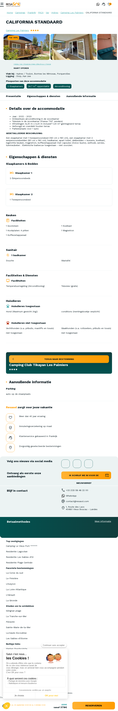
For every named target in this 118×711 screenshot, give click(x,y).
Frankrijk (32, 12)
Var (47, 12)
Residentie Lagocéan (17, 551)
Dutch (115, 4)
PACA (40, 12)
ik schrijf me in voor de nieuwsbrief (84, 476)
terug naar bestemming (59, 359)
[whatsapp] (97, 4)
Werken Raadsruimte (16, 648)
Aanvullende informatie (81, 96)
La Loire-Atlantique (16, 589)
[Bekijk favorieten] (109, 4)
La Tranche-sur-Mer (16, 616)
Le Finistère (12, 578)
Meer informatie (103, 521)
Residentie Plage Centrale (19, 562)
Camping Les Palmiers (72, 12)
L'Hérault (10, 595)
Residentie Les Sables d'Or (20, 557)
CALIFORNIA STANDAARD (99, 12)
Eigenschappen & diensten (43, 96)
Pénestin (10, 622)
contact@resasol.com (77, 501)
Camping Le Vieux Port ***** (21, 546)
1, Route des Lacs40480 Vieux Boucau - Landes (81, 508)
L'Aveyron (11, 584)
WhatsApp (71, 496)
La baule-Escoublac (16, 633)
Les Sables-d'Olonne (17, 638)
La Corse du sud (14, 573)
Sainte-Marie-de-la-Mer (18, 627)
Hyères (54, 12)
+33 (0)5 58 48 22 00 (77, 490)
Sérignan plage (13, 611)
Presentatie (13, 96)
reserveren (93, 705)
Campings (20, 12)
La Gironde (11, 600)
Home (10, 12)
